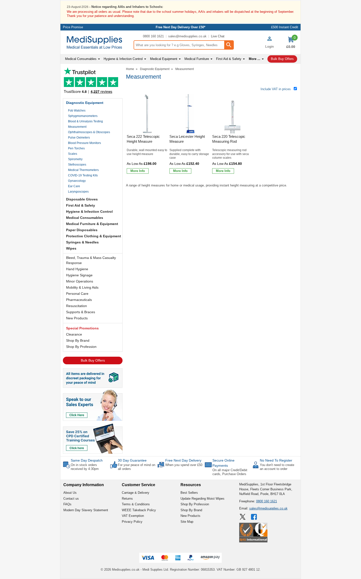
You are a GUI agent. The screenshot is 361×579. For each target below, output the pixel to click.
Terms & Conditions (136, 504)
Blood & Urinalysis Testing (85, 121)
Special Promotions (82, 328)
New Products (77, 318)
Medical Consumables (84, 218)
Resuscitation (76, 306)
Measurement (77, 126)
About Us (70, 492)
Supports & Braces (80, 312)
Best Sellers (189, 492)
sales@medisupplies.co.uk (187, 36)
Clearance (74, 334)
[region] (147, 113)
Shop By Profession (81, 347)
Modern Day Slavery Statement (85, 510)
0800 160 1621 (153, 36)
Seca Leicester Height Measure (187, 138)
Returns (127, 498)
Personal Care (77, 294)
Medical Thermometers (83, 170)
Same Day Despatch (87, 460)
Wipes (71, 248)
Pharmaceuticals (79, 300)
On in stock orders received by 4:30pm (85, 467)
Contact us (71, 498)
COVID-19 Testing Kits (83, 175)
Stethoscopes (77, 164)
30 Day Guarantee (132, 460)
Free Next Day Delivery (183, 460)
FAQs (67, 504)
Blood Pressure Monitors (84, 143)
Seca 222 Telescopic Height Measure (143, 138)
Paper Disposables (81, 230)
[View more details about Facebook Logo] (254, 516)
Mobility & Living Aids (82, 287)
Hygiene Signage (79, 275)
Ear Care (74, 186)
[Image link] (93, 438)
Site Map (186, 521)
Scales (72, 153)
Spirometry (75, 159)
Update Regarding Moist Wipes (202, 498)
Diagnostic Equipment (84, 103)
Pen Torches (76, 148)
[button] (269, 43)
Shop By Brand (77, 340)
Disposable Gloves (82, 199)
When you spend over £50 (183, 465)
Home (130, 69)
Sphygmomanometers (82, 116)
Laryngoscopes (78, 191)
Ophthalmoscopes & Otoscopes (89, 132)
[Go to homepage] (97, 42)
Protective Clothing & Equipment (93, 236)
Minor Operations (79, 281)
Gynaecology (77, 181)
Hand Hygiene (77, 269)
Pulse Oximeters (79, 137)
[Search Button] (228, 45)
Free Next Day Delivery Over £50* (180, 27)
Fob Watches (76, 110)
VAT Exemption (133, 516)
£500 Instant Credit (284, 27)
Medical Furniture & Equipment (92, 224)
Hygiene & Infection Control (89, 211)
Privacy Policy (132, 521)
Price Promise (73, 27)
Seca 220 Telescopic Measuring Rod (228, 138)
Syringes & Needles (82, 242)
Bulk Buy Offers (93, 360)
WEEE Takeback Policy (139, 510)
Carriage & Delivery (135, 492)
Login (269, 46)
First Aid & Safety (80, 205)
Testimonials (93, 81)
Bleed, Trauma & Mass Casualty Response (91, 260)
